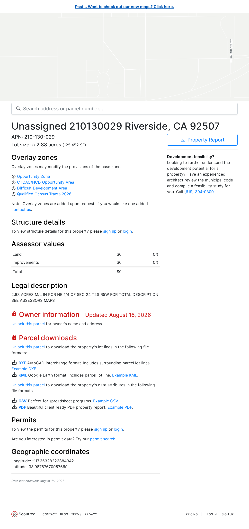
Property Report (202, 140)
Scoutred (27, 513)
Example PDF (119, 407)
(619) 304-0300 (199, 191)
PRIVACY (91, 514)
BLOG (64, 514)
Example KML (124, 375)
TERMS (76, 514)
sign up (109, 231)
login (127, 231)
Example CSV (105, 400)
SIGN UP (228, 514)
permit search (102, 438)
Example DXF (23, 368)
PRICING (192, 514)
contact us (21, 209)
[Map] (124, 57)
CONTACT (50, 514)
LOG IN (212, 514)
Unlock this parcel (28, 323)
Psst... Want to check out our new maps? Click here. (124, 6)
